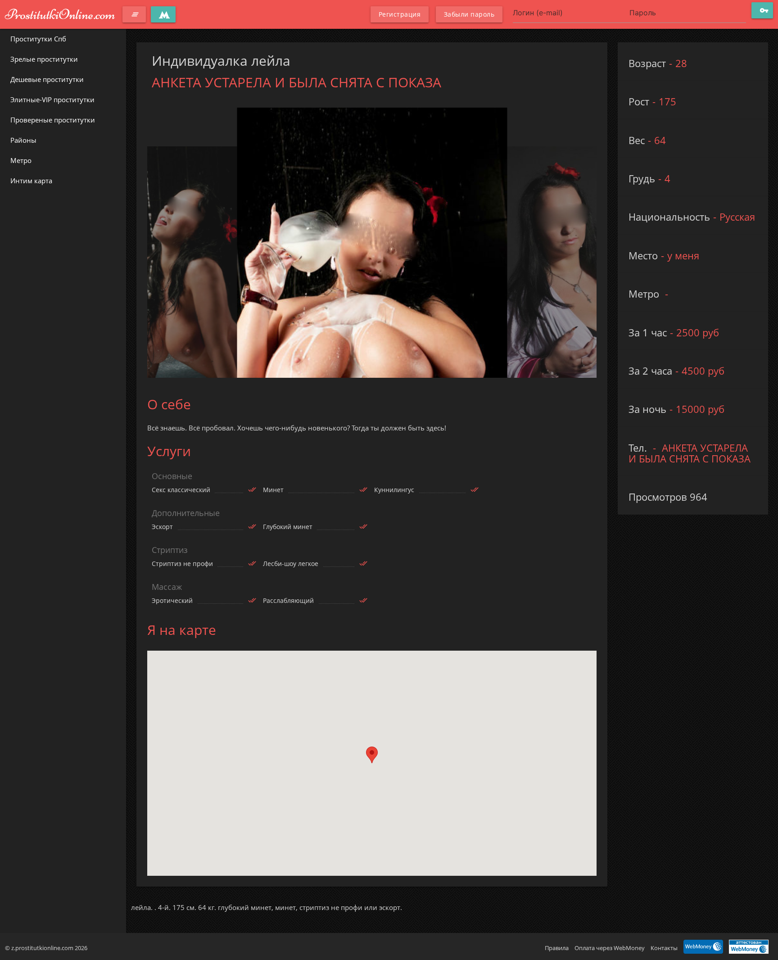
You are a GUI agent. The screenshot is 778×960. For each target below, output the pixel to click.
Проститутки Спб (38, 38)
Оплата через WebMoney (609, 948)
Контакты (664, 948)
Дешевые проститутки (47, 79)
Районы (23, 140)
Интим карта (31, 180)
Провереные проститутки (52, 119)
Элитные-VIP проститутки (52, 99)
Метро (21, 160)
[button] (372, 755)
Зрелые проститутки (44, 58)
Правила (557, 948)
